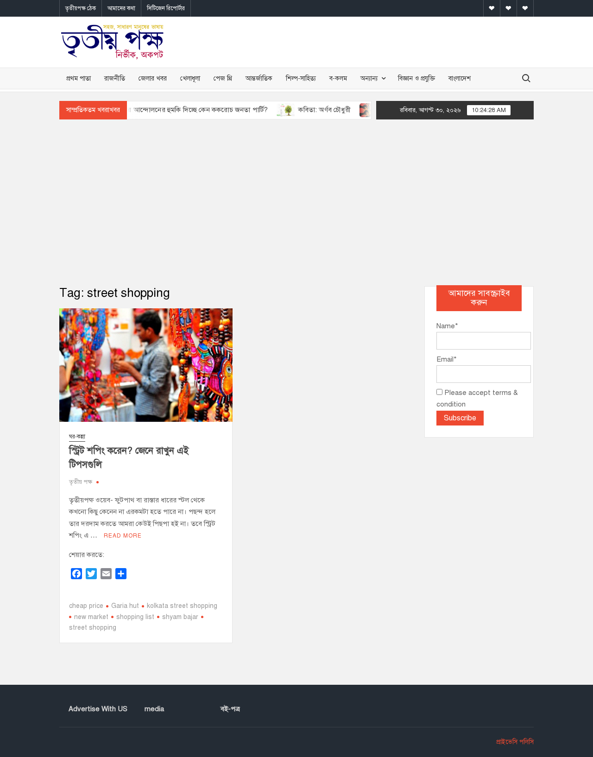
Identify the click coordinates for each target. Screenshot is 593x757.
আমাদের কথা (121, 8)
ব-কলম (338, 78)
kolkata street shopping (182, 606)
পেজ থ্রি (223, 78)
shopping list (135, 617)
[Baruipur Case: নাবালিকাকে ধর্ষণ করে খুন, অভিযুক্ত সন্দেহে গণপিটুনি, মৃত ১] (356, 110)
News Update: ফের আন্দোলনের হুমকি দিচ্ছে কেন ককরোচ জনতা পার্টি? (156, 110)
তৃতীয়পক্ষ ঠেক (80, 8)
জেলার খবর (153, 78)
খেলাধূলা (190, 78)
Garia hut (125, 606)
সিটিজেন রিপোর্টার (166, 8)
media (154, 709)
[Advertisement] (296, 203)
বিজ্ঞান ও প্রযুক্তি (416, 78)
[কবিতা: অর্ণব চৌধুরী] (274, 110)
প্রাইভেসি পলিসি (515, 742)
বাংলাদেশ (459, 78)
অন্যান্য (369, 78)
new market (91, 617)
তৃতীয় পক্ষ (80, 482)
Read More (123, 535)
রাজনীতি (114, 78)
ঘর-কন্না (77, 436)
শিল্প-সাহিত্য (301, 78)
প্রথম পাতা (78, 78)
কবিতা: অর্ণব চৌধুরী (311, 110)
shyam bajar (180, 617)
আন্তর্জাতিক (259, 78)
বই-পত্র (230, 709)
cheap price (86, 606)
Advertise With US (98, 709)
